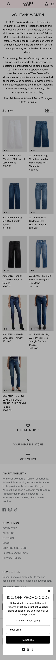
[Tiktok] (32, 649)
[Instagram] (28, 649)
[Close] (49, 591)
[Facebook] (23, 649)
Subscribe (28, 639)
